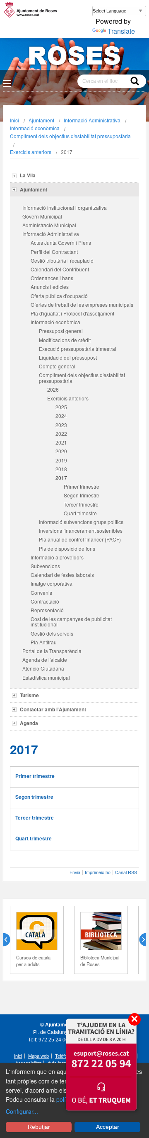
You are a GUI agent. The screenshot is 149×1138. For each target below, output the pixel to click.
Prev (10, 940)
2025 (61, 406)
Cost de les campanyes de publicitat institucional (71, 621)
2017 (61, 477)
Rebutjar (39, 1126)
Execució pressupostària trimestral (77, 348)
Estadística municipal (46, 677)
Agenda (29, 723)
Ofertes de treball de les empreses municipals (82, 304)
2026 (53, 389)
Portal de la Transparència (52, 650)
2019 (61, 460)
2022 (61, 433)
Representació (47, 610)
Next (139, 940)
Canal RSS (126, 872)
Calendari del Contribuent (60, 269)
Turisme (29, 695)
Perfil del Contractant (54, 251)
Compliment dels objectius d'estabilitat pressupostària (70, 135)
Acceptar (107, 1126)
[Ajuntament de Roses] (74, 57)
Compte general (57, 366)
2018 (61, 468)
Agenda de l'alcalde (44, 659)
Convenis (41, 592)
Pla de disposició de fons (67, 548)
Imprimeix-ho (98, 872)
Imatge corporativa (51, 583)
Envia (75, 872)
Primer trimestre (81, 486)
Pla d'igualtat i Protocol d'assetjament (72, 313)
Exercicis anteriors (30, 151)
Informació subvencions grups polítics (81, 521)
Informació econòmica (35, 128)
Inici (14, 120)
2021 (61, 442)
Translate (121, 31)
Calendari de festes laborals (62, 574)
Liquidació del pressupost (68, 357)
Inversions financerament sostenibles (81, 530)
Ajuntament (41, 120)
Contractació (45, 601)
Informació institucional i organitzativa (64, 207)
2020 (61, 451)
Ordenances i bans (52, 277)
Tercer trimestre (81, 504)
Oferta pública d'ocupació (59, 295)
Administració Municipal (49, 225)
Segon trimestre (81, 495)
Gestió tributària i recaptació (62, 260)
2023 (61, 424)
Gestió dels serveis (52, 633)
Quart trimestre (80, 513)
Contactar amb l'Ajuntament (53, 709)
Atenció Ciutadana (43, 668)
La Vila (28, 175)
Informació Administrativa (92, 120)
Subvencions (45, 565)
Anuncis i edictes (50, 286)
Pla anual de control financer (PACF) (80, 539)
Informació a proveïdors (57, 557)
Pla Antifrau (44, 642)
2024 (61, 415)
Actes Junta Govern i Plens (61, 242)
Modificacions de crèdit (65, 339)
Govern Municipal (42, 216)
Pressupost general (61, 330)
